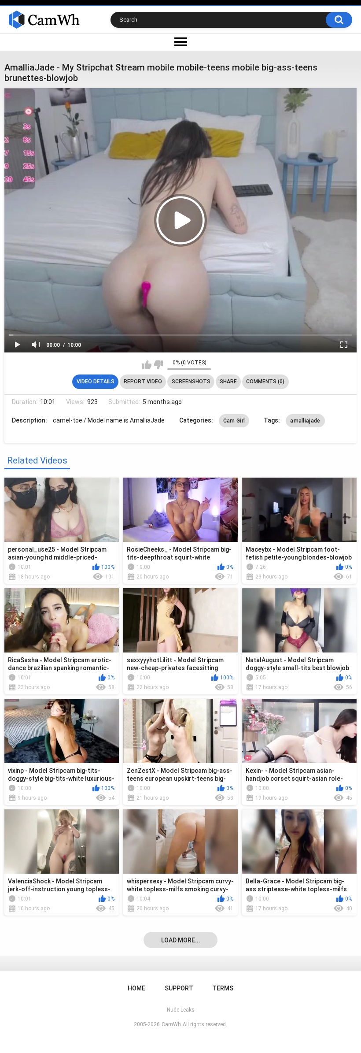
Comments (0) (265, 381)
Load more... (180, 940)
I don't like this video (158, 364)
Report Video (143, 381)
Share (228, 381)
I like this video (146, 364)
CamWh (171, 1024)
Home (136, 988)
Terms (222, 988)
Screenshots (191, 381)
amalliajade (305, 421)
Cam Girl (234, 421)
